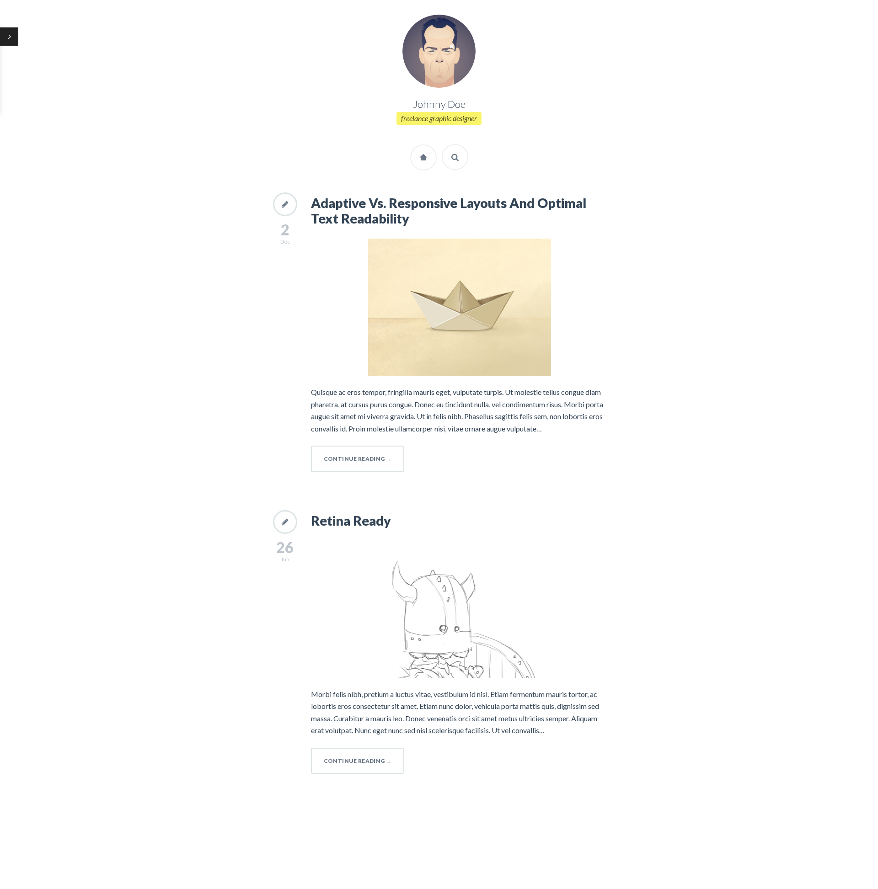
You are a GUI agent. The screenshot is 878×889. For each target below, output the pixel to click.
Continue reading (358, 458)
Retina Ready (351, 520)
